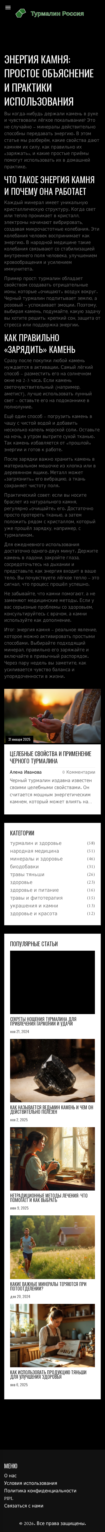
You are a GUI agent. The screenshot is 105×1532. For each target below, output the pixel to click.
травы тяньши (27, 875)
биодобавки (24, 867)
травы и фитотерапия (36, 898)
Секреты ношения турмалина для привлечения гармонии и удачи (43, 1021)
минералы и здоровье (36, 859)
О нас (10, 1476)
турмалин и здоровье (36, 843)
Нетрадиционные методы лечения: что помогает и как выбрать (49, 1197)
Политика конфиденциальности (40, 1491)
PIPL (8, 1499)
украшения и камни (34, 906)
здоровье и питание (34, 890)
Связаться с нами (23, 1506)
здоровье (21, 882)
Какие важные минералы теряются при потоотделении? (48, 1286)
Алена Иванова (26, 772)
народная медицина (34, 851)
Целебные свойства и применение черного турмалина (50, 757)
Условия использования (30, 1484)
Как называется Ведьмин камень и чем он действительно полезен (51, 1109)
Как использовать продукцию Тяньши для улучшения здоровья (48, 1374)
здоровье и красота (33, 914)
